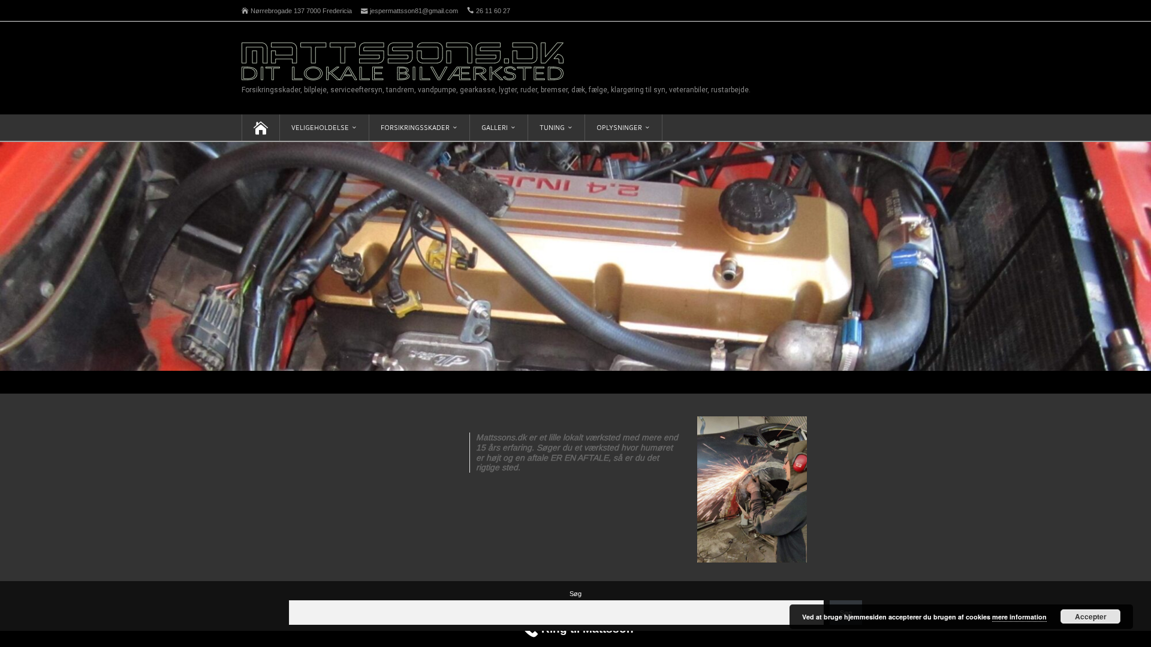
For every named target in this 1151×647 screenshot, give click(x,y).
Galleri (494, 127)
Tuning (552, 127)
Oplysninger (619, 127)
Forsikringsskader (415, 127)
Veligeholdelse (320, 127)
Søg (575, 593)
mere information (1019, 616)
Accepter (1091, 616)
